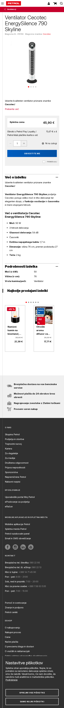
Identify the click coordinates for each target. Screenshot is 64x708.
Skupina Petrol (12, 434)
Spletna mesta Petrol (15, 529)
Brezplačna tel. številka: (17, 562)
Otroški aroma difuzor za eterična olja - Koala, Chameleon (43, 330)
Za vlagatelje (11, 453)
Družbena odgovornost (16, 462)
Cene (7, 637)
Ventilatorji (11, 9)
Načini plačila (11, 641)
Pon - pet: (10, 576)
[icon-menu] (2, 3)
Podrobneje (12, 679)
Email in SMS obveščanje (18, 538)
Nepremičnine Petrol (15, 477)
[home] (13, 3)
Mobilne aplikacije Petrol (17, 524)
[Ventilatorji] (5, 9)
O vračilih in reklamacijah (17, 651)
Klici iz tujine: (11, 572)
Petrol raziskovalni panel (17, 533)
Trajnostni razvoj (13, 443)
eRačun (9, 506)
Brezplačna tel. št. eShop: (18, 567)
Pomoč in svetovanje (15, 602)
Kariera (8, 448)
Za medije (10, 458)
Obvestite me (32, 153)
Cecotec (47, 34)
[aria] (7, 547)
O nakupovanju (12, 627)
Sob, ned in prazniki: (15, 581)
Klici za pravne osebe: (16, 586)
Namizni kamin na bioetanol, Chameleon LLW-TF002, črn (15, 330)
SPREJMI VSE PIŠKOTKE (32, 692)
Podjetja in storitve (14, 439)
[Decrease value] (10, 143)
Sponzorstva (11, 472)
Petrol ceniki (11, 612)
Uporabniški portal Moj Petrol (20, 497)
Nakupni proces (13, 632)
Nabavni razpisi (12, 481)
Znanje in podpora (14, 607)
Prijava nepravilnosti (15, 467)
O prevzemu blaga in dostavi (19, 646)
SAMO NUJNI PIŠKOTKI (32, 701)
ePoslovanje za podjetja (17, 501)
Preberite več (12, 109)
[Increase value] (24, 143)
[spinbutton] (17, 143)
